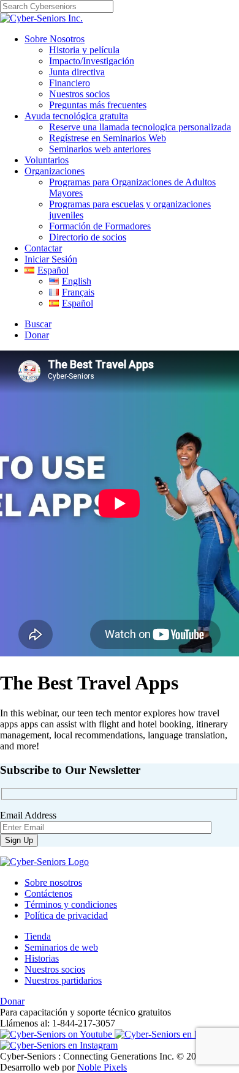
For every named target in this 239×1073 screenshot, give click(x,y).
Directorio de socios (87, 237)
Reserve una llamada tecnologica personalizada (140, 127)
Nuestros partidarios (63, 980)
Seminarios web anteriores (100, 149)
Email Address (28, 815)
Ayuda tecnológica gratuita (76, 116)
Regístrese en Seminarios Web (107, 138)
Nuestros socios (79, 94)
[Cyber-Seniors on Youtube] (57, 1034)
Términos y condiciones (71, 904)
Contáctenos (48, 893)
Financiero (69, 83)
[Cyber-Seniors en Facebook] (173, 1034)
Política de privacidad (66, 915)
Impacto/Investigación (91, 61)
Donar (37, 335)
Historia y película (84, 50)
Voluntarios (47, 160)
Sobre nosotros (53, 882)
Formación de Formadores (100, 226)
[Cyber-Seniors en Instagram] (59, 1045)
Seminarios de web (61, 947)
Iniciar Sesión (51, 259)
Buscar (38, 324)
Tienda (38, 936)
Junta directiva (77, 72)
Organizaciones (55, 171)
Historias (42, 958)
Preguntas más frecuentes (97, 105)
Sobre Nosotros (55, 39)
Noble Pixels (102, 1067)
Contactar (43, 248)
